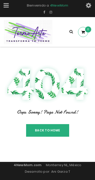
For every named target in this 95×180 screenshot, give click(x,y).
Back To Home (47, 130)
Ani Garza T (60, 171)
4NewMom (59, 5)
